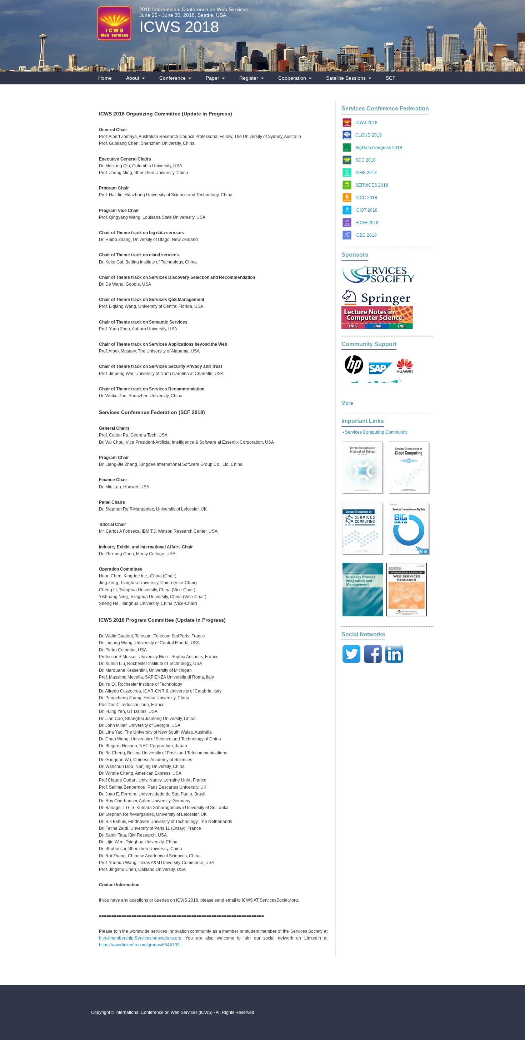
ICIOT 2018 (366, 210)
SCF (391, 78)
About (132, 78)
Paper (212, 78)
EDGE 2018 (367, 222)
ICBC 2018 (366, 235)
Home (105, 78)
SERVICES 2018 (371, 185)
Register (248, 78)
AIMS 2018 (366, 172)
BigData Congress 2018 (378, 147)
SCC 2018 (365, 160)
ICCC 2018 (366, 197)
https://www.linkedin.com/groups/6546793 (139, 944)
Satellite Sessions (346, 78)
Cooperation (292, 78)
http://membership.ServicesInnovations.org (140, 938)
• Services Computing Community (375, 432)
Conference (172, 78)
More (347, 403)
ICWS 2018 (179, 26)
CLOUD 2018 (368, 135)
